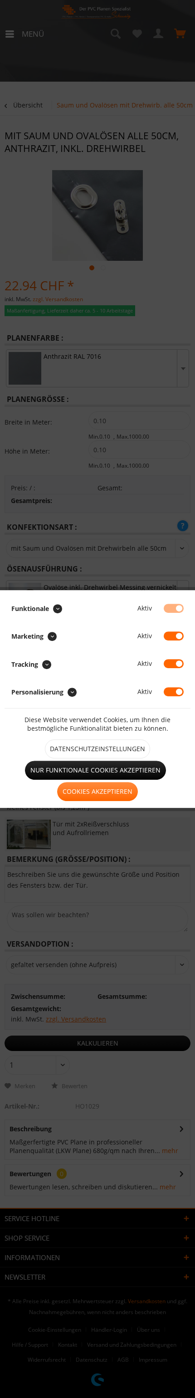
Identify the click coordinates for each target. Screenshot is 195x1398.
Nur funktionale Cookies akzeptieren (95, 770)
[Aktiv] (174, 608)
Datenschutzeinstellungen (97, 748)
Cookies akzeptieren (97, 791)
